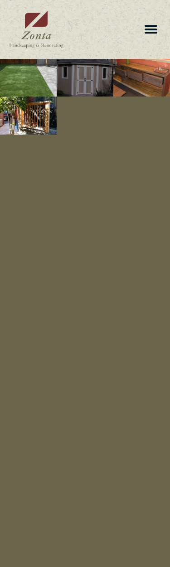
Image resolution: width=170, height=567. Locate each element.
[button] (151, 29)
